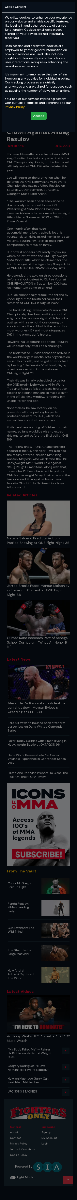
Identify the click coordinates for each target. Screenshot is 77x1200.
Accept (38, 116)
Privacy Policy (15, 107)
